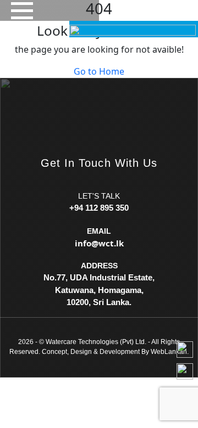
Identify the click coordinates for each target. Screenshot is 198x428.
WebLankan (169, 352)
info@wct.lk (99, 243)
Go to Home (99, 71)
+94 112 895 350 (99, 207)
